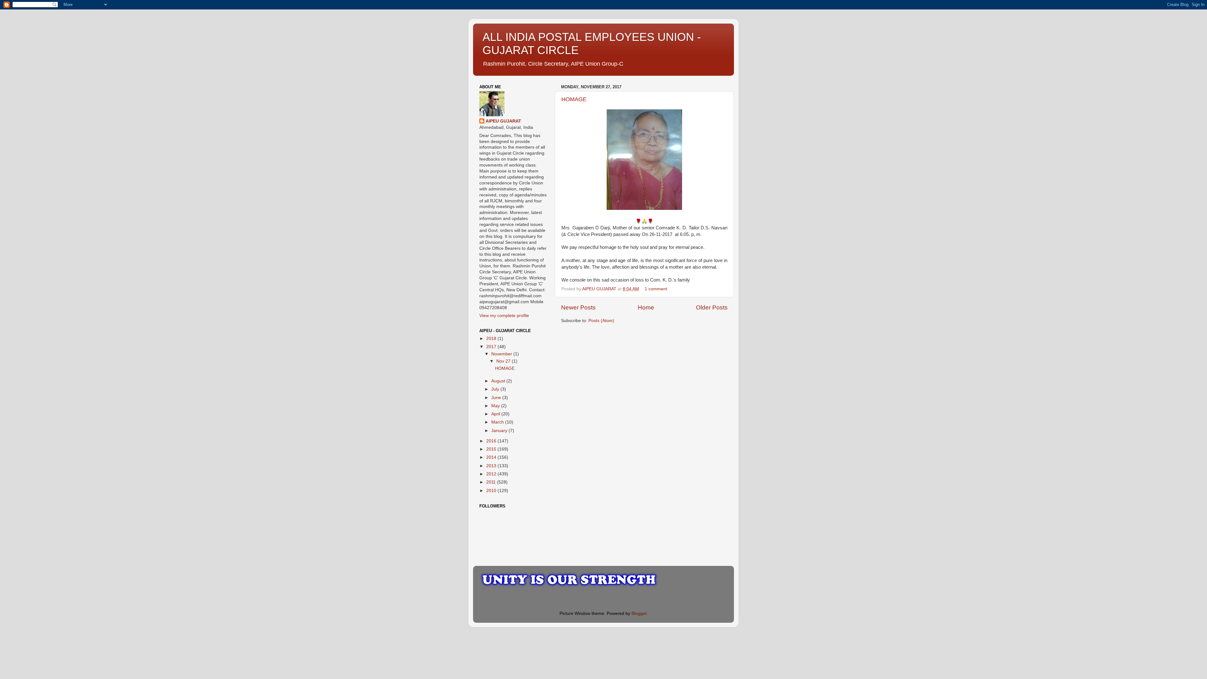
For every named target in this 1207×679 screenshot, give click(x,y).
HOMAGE (574, 99)
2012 (492, 474)
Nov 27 (504, 361)
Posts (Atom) (601, 320)
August (498, 381)
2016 (492, 441)
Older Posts (712, 307)
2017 (492, 346)
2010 (492, 490)
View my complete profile (504, 315)
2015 (492, 449)
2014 (492, 457)
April (496, 414)
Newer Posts (578, 307)
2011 (491, 482)
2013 (492, 465)
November (502, 354)
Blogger (639, 613)
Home (646, 307)
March (498, 422)
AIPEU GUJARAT (503, 121)
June (496, 397)
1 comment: (657, 289)
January (500, 430)
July (495, 389)
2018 (492, 338)
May (496, 405)
